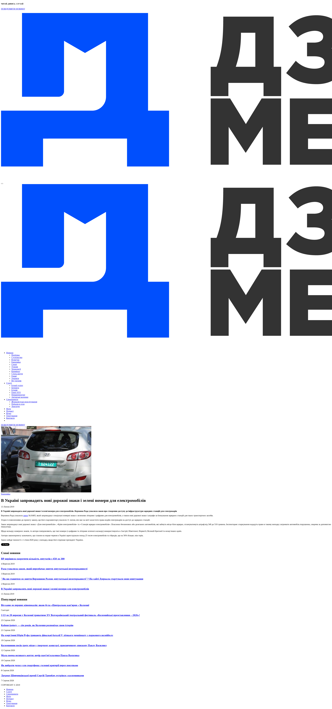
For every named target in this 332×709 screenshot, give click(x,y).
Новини (9, 353)
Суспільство (16, 357)
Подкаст (10, 411)
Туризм (14, 367)
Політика (15, 355)
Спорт (14, 364)
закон (25, 515)
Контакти (10, 418)
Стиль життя (17, 374)
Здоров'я (15, 378)
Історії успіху (17, 385)
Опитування (11, 416)
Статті (9, 383)
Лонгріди (15, 406)
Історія (14, 390)
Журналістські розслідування (24, 402)
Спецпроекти (12, 399)
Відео (8, 413)
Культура (15, 360)
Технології (16, 369)
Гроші (14, 376)
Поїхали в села (18, 404)
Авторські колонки (19, 397)
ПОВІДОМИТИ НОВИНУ (13, 9)
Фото (8, 409)
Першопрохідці (18, 395)
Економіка (16, 362)
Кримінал (15, 371)
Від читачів (16, 381)
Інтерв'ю (15, 388)
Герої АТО (16, 392)
